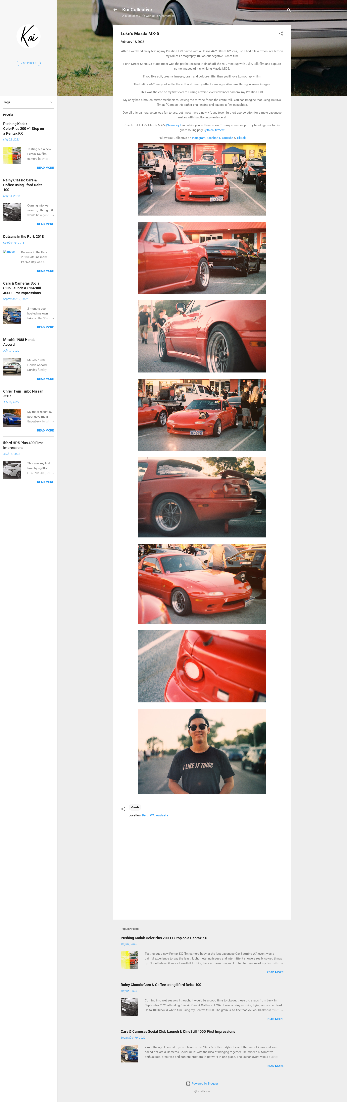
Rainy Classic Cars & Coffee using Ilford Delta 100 (161, 985)
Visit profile (28, 63)
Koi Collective (137, 9)
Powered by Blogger (204, 1083)
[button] (281, 34)
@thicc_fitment (214, 130)
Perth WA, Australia (155, 815)
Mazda (135, 807)
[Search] (289, 11)
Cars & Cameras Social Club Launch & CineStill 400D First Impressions (178, 1031)
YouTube (227, 138)
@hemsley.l (173, 125)
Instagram (198, 138)
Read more (275, 972)
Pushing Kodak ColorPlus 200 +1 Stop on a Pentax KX (164, 938)
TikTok (241, 138)
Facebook (213, 138)
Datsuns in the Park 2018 (23, 236)
